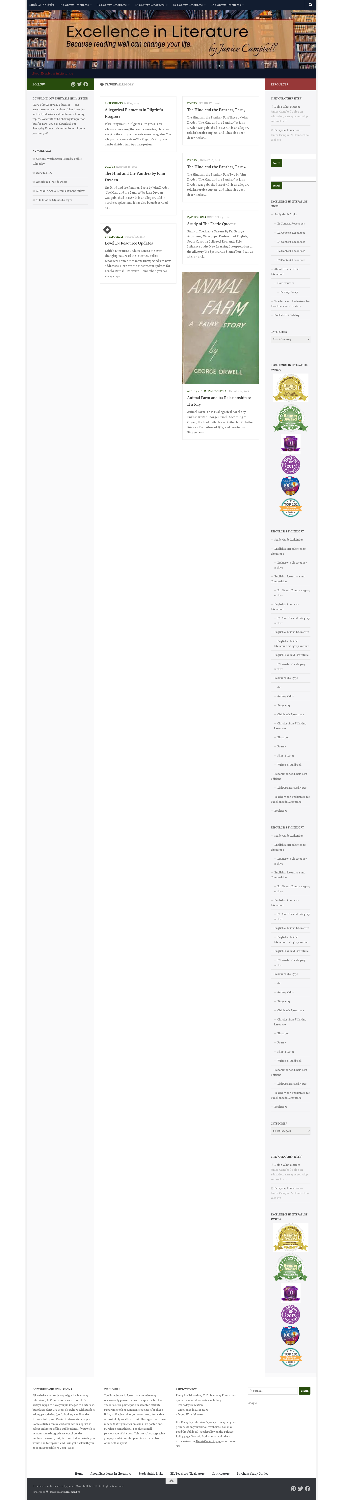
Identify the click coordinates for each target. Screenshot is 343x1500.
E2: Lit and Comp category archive (292, 592)
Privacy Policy (289, 292)
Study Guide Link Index (288, 540)
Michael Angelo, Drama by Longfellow (60, 191)
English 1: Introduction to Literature (288, 551)
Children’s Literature (290, 714)
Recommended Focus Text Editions (289, 776)
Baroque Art (44, 173)
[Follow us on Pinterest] (73, 84)
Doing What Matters (287, 107)
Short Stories (285, 756)
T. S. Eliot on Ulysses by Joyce (54, 200)
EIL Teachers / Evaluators (187, 1473)
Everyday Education (287, 130)
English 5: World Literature (291, 655)
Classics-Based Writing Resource (290, 725)
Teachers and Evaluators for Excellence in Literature (290, 303)
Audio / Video (196, 391)
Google (252, 1403)
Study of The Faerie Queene (211, 224)
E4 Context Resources (188, 5)
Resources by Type (286, 678)
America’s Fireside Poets (51, 182)
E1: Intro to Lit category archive (290, 565)
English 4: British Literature (291, 632)
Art (279, 687)
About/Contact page (208, 1441)
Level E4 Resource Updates (129, 243)
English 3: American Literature (285, 606)
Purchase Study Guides (252, 1473)
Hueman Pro (73, 1492)
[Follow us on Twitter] (79, 84)
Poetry (192, 103)
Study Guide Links (41, 5)
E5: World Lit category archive (289, 666)
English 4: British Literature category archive (291, 643)
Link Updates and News (291, 788)
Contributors (285, 283)
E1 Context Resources (74, 5)
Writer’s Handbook (289, 765)
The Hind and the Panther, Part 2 (216, 167)
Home (79, 1473)
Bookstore (280, 811)
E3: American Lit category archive (292, 620)
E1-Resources (114, 103)
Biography (283, 705)
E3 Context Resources (150, 5)
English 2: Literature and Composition (288, 578)
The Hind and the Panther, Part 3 (216, 110)
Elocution (283, 737)
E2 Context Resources (112, 5)
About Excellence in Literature (52, 73)
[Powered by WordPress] (47, 1491)
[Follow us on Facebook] (85, 84)
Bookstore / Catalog (286, 315)
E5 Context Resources (226, 5)
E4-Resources (196, 217)
